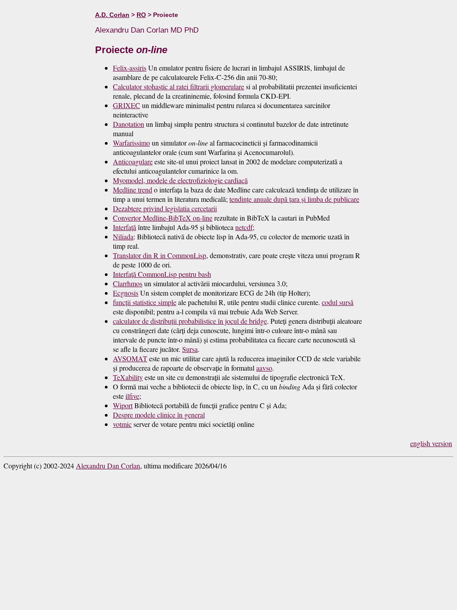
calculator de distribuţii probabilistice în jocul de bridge (190, 321)
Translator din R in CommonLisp (159, 255)
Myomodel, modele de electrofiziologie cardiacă (180, 180)
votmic (122, 424)
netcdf (244, 227)
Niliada (123, 236)
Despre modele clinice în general (159, 414)
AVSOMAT (130, 358)
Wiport (123, 405)
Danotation (128, 124)
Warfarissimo (131, 142)
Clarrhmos (127, 283)
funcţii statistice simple (144, 302)
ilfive (132, 396)
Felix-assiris (129, 67)
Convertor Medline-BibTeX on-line (162, 217)
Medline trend (132, 189)
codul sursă (337, 302)
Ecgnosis (125, 292)
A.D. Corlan (112, 14)
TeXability (128, 377)
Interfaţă (124, 227)
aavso (264, 367)
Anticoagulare (133, 161)
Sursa (190, 349)
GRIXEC (126, 105)
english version (431, 443)
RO (141, 14)
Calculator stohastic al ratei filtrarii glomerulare (178, 86)
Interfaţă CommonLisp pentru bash (162, 274)
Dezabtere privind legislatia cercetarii (165, 208)
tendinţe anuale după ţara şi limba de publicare (294, 199)
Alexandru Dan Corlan (108, 465)
